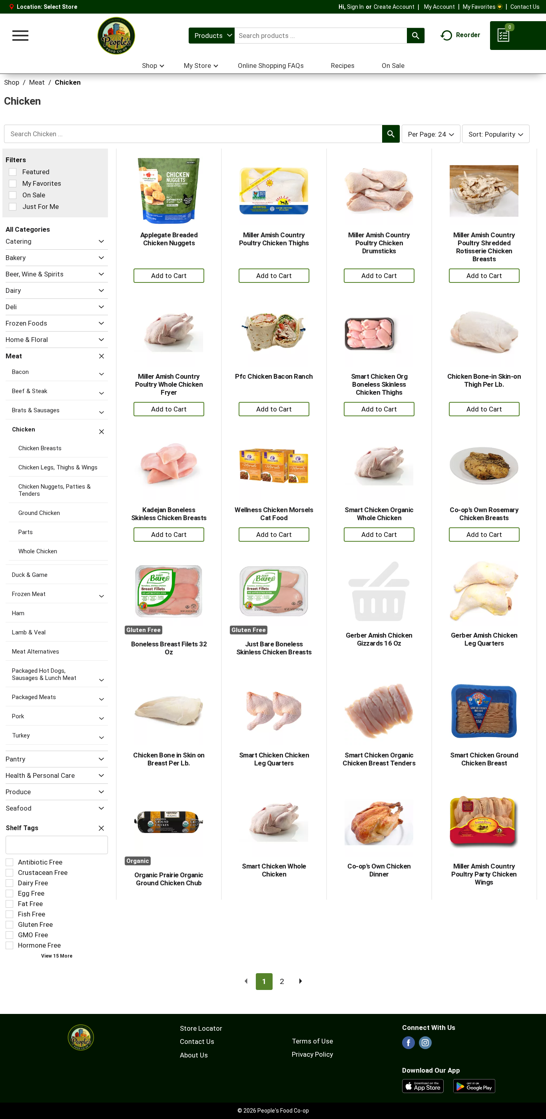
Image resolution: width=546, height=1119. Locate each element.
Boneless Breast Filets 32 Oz (169, 648)
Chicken (68, 82)
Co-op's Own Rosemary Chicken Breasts (484, 514)
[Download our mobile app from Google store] (474, 1085)
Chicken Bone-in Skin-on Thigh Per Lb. (484, 380)
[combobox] (212, 36)
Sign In (355, 7)
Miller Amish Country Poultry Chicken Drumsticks (379, 243)
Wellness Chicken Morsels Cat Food (274, 514)
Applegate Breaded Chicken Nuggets (169, 239)
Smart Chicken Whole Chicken (274, 870)
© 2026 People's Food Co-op (273, 1110)
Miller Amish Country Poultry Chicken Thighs (274, 239)
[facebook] (408, 1045)
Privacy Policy (312, 1054)
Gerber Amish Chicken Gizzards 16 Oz (379, 639)
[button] (99, 241)
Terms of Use (312, 1041)
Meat (37, 82)
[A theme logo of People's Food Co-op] (116, 36)
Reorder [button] (468, 35)
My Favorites (479, 7)
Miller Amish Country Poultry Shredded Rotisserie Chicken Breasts (484, 247)
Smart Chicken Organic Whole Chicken (379, 514)
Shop (11, 82)
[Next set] (300, 981)
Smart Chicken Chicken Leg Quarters (274, 759)
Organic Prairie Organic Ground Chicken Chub (168, 879)
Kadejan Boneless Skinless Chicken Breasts (169, 514)
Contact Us (525, 7)
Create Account (394, 7)
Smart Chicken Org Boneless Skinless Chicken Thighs (379, 384)
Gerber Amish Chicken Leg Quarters (484, 639)
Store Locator (201, 1028)
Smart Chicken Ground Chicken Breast (484, 759)
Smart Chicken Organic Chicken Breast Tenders (379, 759)
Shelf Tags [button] (22, 828)
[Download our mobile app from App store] (423, 1085)
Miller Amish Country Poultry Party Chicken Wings (484, 874)
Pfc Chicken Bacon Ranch (274, 376)
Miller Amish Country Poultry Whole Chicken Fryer (169, 384)
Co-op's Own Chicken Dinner (379, 870)
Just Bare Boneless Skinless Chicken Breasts (274, 648)
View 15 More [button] (56, 956)
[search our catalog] (415, 35)
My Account (439, 7)
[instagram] (425, 1045)
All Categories (28, 229)
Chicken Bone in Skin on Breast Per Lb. (169, 759)
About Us (194, 1055)
